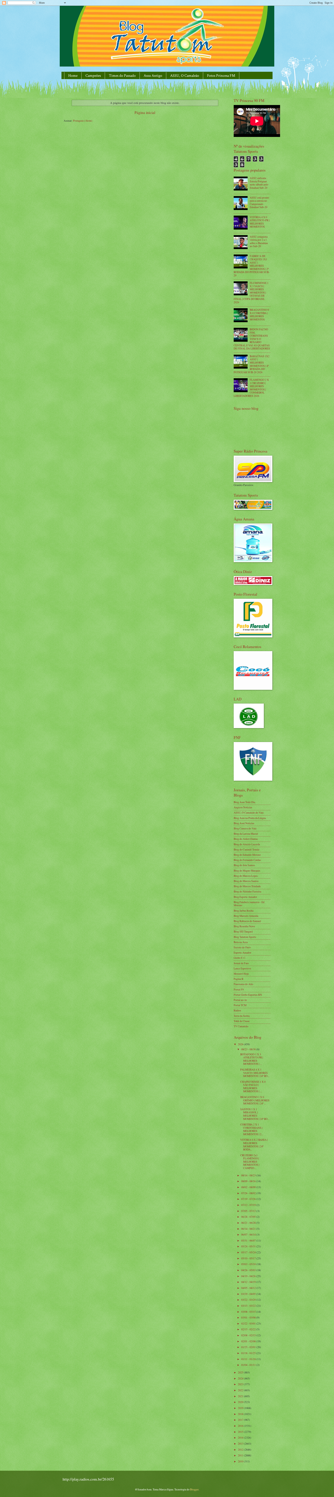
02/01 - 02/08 (248, 1341)
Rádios (237, 1010)
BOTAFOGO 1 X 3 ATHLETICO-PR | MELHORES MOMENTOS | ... (251, 1059)
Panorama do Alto (243, 984)
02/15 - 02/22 (248, 1329)
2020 (241, 1402)
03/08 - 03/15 (248, 1311)
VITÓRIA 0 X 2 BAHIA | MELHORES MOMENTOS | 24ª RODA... (254, 1144)
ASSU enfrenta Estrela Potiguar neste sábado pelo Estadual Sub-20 (259, 183)
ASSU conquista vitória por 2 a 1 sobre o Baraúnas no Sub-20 (259, 241)
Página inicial (145, 112)
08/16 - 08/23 (248, 1175)
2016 (241, 1426)
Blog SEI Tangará (243, 931)
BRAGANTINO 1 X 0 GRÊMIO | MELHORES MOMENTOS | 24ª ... (254, 1100)
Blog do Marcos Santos (246, 881)
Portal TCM (240, 1005)
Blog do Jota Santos (244, 865)
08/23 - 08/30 (248, 1049)
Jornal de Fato (241, 963)
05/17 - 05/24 (248, 1252)
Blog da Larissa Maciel (246, 833)
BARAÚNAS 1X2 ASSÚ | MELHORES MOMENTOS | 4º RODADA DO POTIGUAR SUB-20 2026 (251, 364)
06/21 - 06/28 (248, 1223)
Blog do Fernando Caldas (247, 860)
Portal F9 (239, 989)
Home (73, 75)
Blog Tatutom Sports (245, 937)
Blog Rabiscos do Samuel (247, 921)
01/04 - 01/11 (248, 1365)
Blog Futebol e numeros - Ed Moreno (249, 903)
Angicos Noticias (243, 807)
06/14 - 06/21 (248, 1229)
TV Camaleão (241, 1026)
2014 (241, 1437)
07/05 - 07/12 (248, 1211)
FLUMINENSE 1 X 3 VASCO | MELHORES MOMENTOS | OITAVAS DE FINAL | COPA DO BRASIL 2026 (251, 292)
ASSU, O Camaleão (184, 75)
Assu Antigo (153, 75)
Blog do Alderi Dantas (246, 839)
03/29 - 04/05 (248, 1294)
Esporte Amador (242, 952)
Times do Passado (122, 75)
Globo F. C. (240, 958)
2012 (241, 1449)
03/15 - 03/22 (248, 1305)
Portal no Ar (240, 1000)
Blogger (194, 1489)
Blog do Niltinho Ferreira (247, 891)
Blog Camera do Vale (245, 828)
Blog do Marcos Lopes (246, 876)
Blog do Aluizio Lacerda (247, 844)
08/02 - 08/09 (248, 1187)
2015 (241, 1432)
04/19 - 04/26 (248, 1276)
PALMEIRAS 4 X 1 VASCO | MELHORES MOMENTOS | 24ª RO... (254, 1073)
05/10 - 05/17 (248, 1258)
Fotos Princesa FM (221, 75)
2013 (241, 1443)
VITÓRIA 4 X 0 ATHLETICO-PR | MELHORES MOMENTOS (260, 222)
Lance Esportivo (242, 968)
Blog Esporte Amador (245, 897)
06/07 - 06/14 (248, 1234)
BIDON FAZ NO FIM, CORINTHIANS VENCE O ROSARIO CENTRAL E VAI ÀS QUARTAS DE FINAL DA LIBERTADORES (252, 338)
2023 (241, 1384)
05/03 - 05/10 (248, 1264)
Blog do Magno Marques (247, 870)
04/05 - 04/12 (248, 1288)
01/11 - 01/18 (248, 1359)
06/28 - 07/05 (248, 1217)
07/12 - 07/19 (248, 1205)
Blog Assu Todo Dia (244, 802)
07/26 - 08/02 (248, 1193)
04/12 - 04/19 (248, 1282)
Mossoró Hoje (241, 973)
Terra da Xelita (242, 1016)
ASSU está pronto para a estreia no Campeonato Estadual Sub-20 (259, 202)
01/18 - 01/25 (248, 1353)
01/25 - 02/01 (248, 1347)
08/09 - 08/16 (248, 1181)
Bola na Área (241, 942)
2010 (241, 1461)
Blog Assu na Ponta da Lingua (250, 818)
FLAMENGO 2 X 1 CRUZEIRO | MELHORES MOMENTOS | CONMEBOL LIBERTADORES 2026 (251, 388)
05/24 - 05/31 (248, 1246)
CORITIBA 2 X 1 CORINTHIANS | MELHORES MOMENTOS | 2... (251, 1129)
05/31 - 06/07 (248, 1240)
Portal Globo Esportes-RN (248, 995)
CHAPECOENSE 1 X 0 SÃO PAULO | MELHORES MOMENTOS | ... (253, 1086)
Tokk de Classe (242, 1021)
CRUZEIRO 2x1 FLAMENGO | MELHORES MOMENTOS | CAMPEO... (249, 1161)
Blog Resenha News (244, 926)
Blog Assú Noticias (244, 823)
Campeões (93, 75)
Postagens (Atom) (82, 120)
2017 (241, 1420)
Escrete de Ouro (242, 947)
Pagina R (238, 979)
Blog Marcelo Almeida (246, 916)
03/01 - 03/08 (248, 1317)
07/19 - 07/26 (248, 1199)
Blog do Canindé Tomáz (246, 849)
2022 (241, 1390)
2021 (241, 1396)
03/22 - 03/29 (248, 1299)
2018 (241, 1414)
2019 (241, 1408)
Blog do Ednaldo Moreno (247, 855)
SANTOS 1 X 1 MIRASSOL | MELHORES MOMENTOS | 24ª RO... (254, 1114)
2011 (241, 1455)
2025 (241, 1372)
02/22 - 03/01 (248, 1323)
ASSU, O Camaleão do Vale (249, 812)
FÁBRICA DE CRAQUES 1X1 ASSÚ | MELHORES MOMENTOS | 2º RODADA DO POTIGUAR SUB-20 (252, 265)
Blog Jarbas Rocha (243, 910)
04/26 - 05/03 (248, 1270)
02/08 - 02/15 (248, 1335)
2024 (241, 1378)
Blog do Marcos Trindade (247, 886)
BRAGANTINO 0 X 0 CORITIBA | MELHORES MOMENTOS (259, 314)
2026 (241, 1044)
